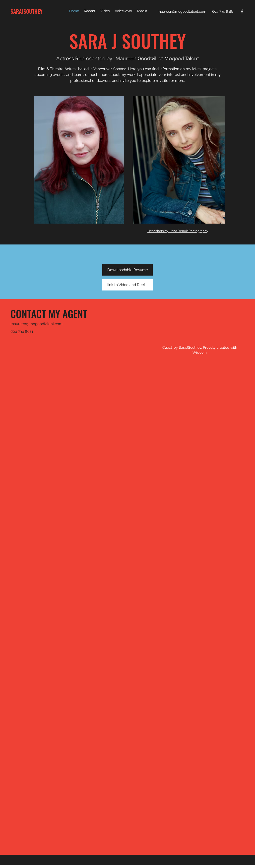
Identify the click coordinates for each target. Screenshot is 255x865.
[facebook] (242, 11)
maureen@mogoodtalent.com (182, 11)
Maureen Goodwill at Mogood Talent (157, 58)
